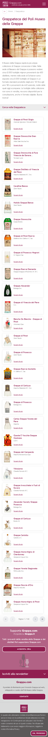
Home (10, 11)
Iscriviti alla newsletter (15, 674)
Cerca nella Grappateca (13, 107)
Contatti (24, 697)
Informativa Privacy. (13, 729)
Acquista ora (24, 649)
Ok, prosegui (39, 733)
